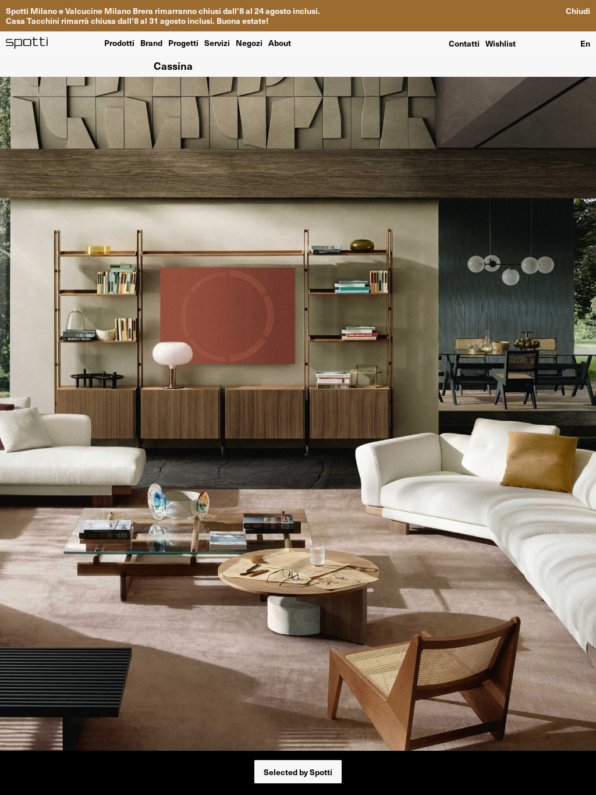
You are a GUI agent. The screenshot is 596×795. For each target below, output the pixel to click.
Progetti (183, 42)
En (585, 43)
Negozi (249, 42)
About (279, 42)
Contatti (464, 43)
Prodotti (119, 42)
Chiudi (578, 11)
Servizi (217, 42)
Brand (151, 42)
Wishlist (500, 43)
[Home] (27, 43)
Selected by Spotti (298, 772)
